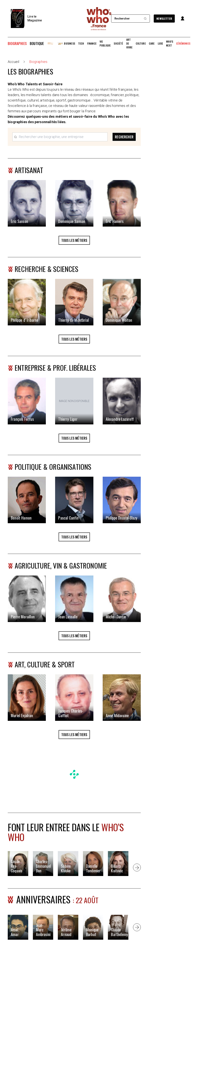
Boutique (37, 43)
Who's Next (169, 43)
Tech (81, 43)
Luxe (160, 43)
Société (118, 43)
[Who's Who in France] (99, 18)
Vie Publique (105, 43)
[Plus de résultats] (137, 867)
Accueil (13, 62)
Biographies (17, 43)
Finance (91, 43)
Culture (141, 43)
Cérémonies (183, 43)
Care (152, 43)
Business (69, 43)
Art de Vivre (129, 43)
